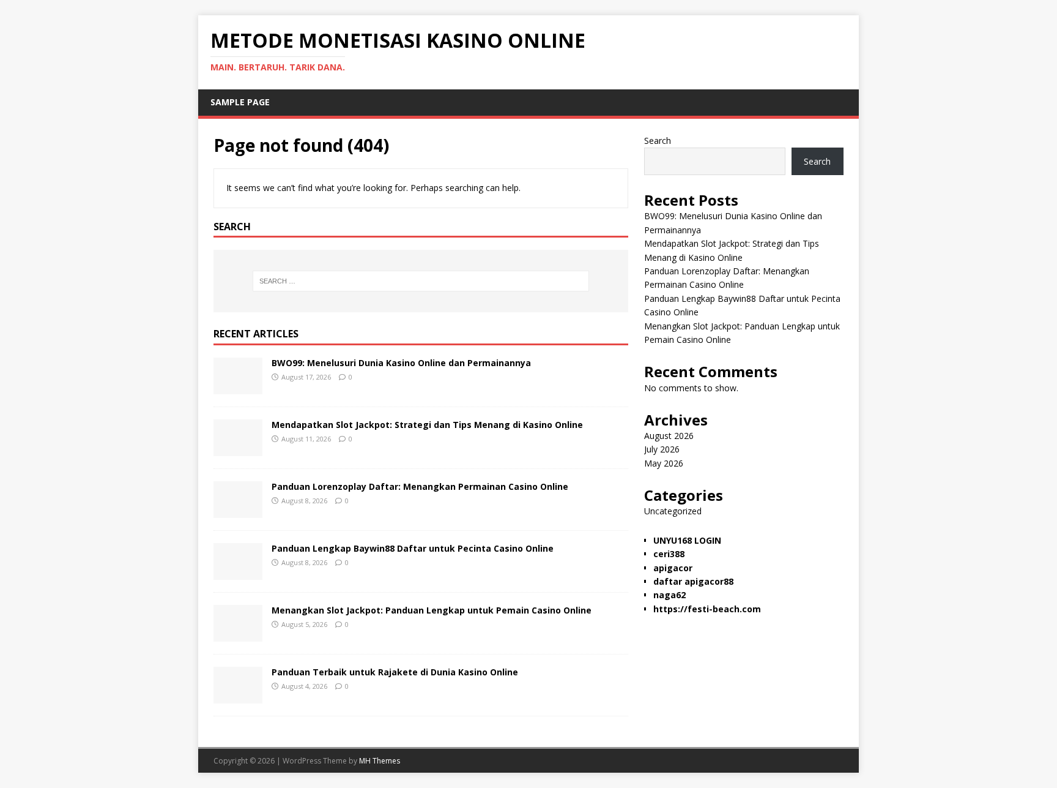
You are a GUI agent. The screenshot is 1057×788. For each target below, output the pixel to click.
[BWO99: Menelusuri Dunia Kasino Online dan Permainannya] (237, 387)
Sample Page (240, 102)
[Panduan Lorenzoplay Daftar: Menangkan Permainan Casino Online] (237, 511)
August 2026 (669, 435)
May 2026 (663, 463)
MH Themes (379, 761)
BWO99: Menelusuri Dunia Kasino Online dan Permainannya (401, 363)
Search (657, 140)
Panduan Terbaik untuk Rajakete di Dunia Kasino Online (395, 672)
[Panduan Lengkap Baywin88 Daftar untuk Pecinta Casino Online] (237, 573)
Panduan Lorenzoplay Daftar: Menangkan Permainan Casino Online (420, 486)
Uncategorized (673, 511)
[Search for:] (420, 281)
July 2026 (662, 449)
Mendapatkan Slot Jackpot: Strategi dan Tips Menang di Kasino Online (427, 424)
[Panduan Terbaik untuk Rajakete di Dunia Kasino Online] (237, 696)
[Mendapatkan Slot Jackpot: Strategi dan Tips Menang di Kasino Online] (237, 449)
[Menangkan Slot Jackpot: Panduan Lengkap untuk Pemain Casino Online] (237, 634)
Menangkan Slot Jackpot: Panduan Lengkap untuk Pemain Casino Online (432, 610)
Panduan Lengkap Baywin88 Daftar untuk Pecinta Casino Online (413, 548)
